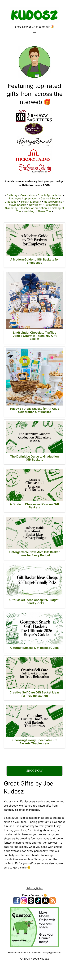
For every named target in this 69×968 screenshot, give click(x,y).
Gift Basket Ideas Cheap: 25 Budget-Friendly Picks (34, 601)
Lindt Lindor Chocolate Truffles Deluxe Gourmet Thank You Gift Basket (35, 336)
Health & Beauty (31, 201)
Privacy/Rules (34, 888)
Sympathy (11, 208)
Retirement (51, 204)
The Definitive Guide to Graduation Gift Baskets (34, 458)
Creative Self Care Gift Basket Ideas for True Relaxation (35, 694)
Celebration (27, 195)
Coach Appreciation (50, 195)
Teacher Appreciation (34, 208)
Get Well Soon (49, 198)
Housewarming (53, 201)
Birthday (12, 195)
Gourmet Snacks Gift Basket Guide (34, 647)
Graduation (11, 201)
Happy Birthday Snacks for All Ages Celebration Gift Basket (34, 410)
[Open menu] (34, 33)
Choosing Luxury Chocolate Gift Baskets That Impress (34, 741)
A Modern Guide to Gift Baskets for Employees (34, 261)
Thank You (44, 211)
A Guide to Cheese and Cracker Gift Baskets (34, 506)
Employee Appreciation (23, 198)
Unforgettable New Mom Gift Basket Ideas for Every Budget (34, 553)
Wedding (29, 211)
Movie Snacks (17, 204)
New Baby (35, 204)
